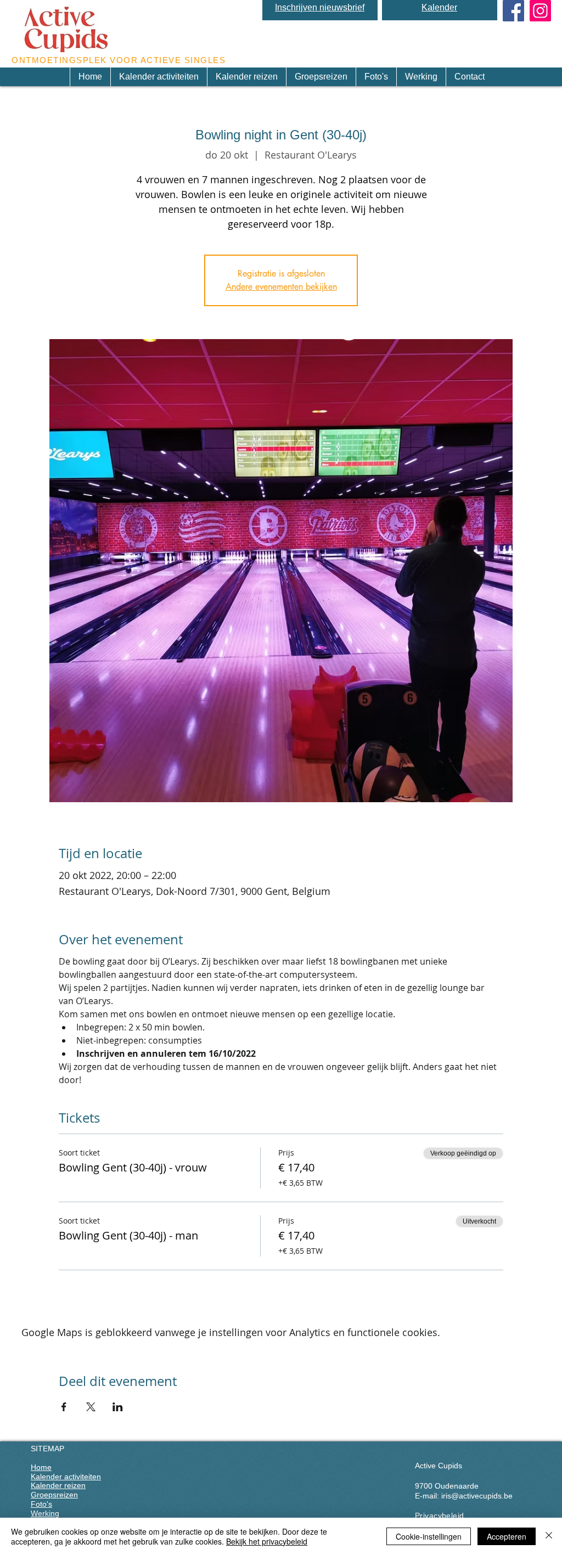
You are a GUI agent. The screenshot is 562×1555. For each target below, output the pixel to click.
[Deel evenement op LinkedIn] (118, 1406)
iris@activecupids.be (477, 1495)
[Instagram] (540, 10)
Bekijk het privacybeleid (266, 1541)
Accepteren (506, 1536)
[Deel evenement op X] (91, 1406)
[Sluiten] (548, 1536)
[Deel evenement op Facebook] (64, 1406)
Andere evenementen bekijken (281, 286)
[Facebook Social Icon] (513, 10)
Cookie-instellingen (429, 1536)
